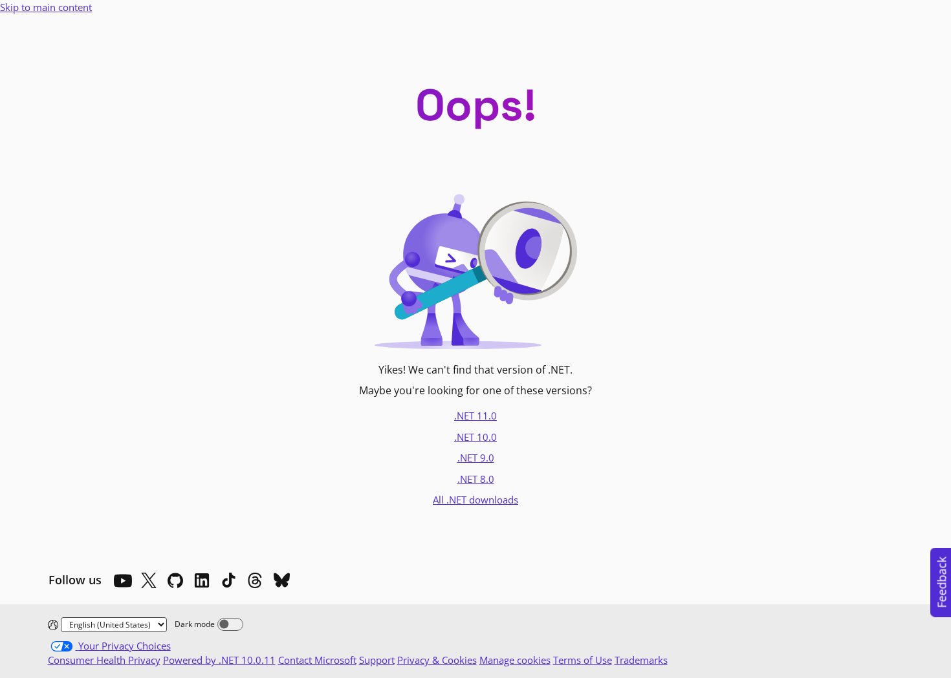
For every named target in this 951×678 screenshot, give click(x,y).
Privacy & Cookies (437, 659)
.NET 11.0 (475, 415)
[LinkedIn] (202, 580)
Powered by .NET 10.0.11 (219, 659)
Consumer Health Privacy (104, 659)
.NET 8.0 (475, 478)
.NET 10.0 (475, 436)
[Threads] (255, 580)
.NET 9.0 (475, 457)
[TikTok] (228, 580)
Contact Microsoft (317, 659)
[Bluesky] (281, 580)
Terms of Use (582, 659)
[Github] (175, 580)
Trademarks (641, 659)
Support (377, 659)
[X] (149, 580)
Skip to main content (46, 7)
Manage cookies (515, 659)
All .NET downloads (475, 499)
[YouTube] (122, 580)
